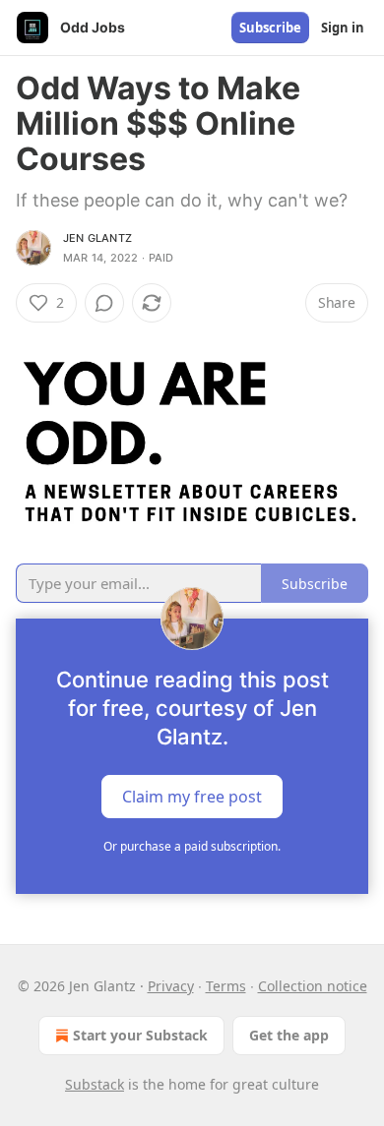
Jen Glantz (97, 238)
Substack (94, 1084)
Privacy (171, 986)
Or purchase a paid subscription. (192, 846)
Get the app (289, 1035)
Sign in (342, 27)
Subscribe (270, 27)
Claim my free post (192, 796)
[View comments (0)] (104, 303)
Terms (226, 986)
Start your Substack (140, 1035)
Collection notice (312, 986)
